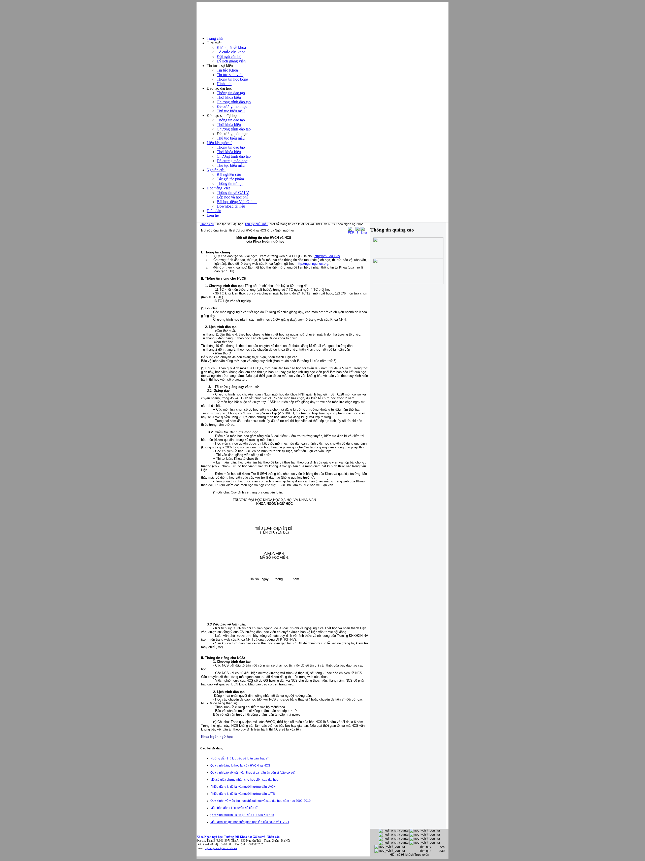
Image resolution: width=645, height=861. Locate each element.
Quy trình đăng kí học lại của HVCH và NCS (240, 765)
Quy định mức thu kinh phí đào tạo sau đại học (242, 815)
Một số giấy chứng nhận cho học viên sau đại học (244, 779)
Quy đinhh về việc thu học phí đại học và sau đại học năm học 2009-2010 (260, 801)
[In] (358, 232)
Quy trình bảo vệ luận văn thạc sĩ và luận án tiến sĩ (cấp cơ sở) (252, 772)
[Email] (364, 232)
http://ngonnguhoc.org (312, 264)
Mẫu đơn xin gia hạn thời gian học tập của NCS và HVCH (249, 822)
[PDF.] (351, 232)
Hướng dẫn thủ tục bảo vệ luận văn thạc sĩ (239, 758)
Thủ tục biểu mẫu (256, 224)
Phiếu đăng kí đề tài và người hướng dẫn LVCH (243, 786)
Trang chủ (207, 224)
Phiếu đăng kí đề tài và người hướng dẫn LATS (242, 794)
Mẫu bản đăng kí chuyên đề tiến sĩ (233, 808)
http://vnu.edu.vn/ (327, 256)
